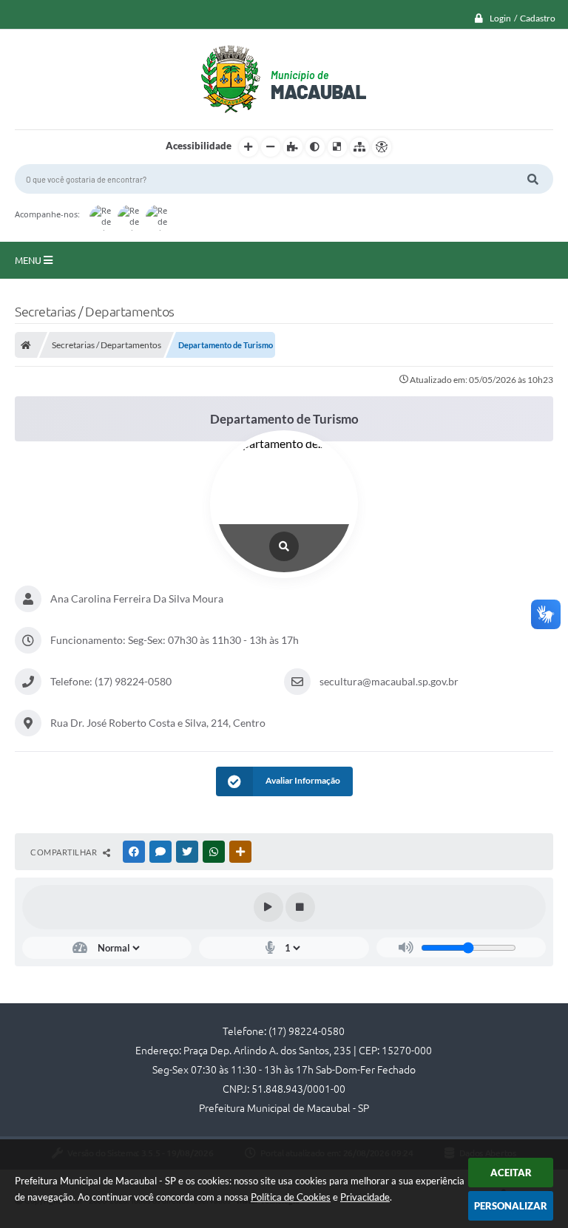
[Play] (268, 907)
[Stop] (300, 907)
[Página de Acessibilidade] (381, 147)
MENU (29, 260)
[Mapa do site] (359, 147)
